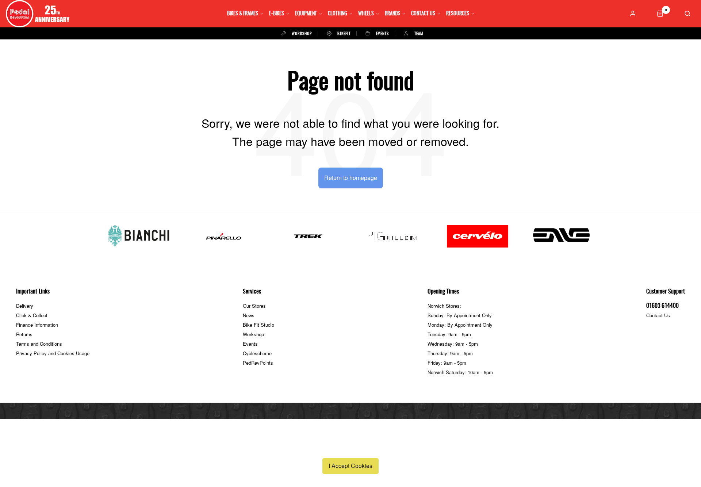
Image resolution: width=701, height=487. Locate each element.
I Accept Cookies (350, 465)
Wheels (366, 13)
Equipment (306, 13)
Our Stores (254, 305)
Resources (457, 13)
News (248, 315)
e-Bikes (276, 13)
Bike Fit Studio (258, 324)
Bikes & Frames (242, 13)
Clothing (337, 13)
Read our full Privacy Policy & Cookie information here (350, 448)
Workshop (253, 334)
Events (250, 343)
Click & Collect (31, 315)
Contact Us (423, 13)
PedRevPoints (258, 362)
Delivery (24, 305)
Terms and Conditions (39, 343)
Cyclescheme (257, 353)
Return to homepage (350, 177)
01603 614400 (662, 306)
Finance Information (37, 324)
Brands (392, 13)
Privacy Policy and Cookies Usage (52, 353)
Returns (24, 334)
